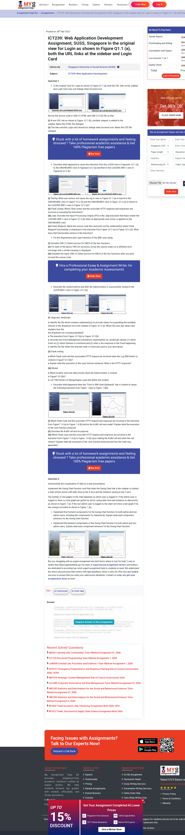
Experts (96, 4)
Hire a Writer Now (111, 829)
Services (43, 4)
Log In (159, 4)
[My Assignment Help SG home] (26, 5)
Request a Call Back (64, 751)
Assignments (58, 4)
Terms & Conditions (171, 798)
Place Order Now (171, 115)
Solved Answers (93, 793)
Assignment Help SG (27, 13)
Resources (122, 4)
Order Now (140, 4)
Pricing (85, 4)
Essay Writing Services (135, 784)
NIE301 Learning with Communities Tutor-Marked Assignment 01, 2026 (85, 652)
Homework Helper (132, 779)
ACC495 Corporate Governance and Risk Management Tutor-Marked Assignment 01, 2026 (95, 683)
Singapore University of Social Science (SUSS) (92, 67)
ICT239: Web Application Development (87, 73)
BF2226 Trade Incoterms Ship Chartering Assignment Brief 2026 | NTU (84, 706)
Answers (73, 4)
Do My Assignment (133, 774)
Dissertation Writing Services (138, 788)
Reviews (108, 4)
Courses (89, 797)
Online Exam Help (132, 793)
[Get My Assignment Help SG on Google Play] (148, 749)
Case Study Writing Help (135, 797)
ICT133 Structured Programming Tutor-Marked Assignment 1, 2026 (83, 658)
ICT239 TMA (78, 591)
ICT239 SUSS (61, 591)
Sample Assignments (95, 788)
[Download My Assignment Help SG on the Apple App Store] (148, 741)
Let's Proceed (171, 75)
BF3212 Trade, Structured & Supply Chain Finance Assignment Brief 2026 (85, 711)
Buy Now (94, 153)
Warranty (166, 803)
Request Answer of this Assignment (94, 622)
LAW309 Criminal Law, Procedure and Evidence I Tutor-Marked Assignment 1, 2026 (91, 663)
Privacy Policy (169, 794)
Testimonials (91, 779)
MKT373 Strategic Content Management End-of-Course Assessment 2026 (87, 677)
